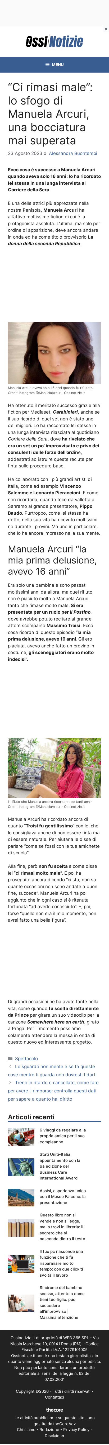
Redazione (49, 1429)
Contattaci (54, 1397)
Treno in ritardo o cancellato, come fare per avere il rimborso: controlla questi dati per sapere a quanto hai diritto (53, 1090)
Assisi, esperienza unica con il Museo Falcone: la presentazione (63, 1196)
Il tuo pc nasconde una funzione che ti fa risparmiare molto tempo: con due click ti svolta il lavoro (61, 1263)
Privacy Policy (76, 1429)
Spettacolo (26, 1058)
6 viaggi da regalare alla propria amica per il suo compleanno (63, 1135)
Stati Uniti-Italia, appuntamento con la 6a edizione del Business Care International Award (60, 1166)
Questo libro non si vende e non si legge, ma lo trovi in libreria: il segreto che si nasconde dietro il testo (62, 1226)
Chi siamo (26, 1429)
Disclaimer (55, 1435)
